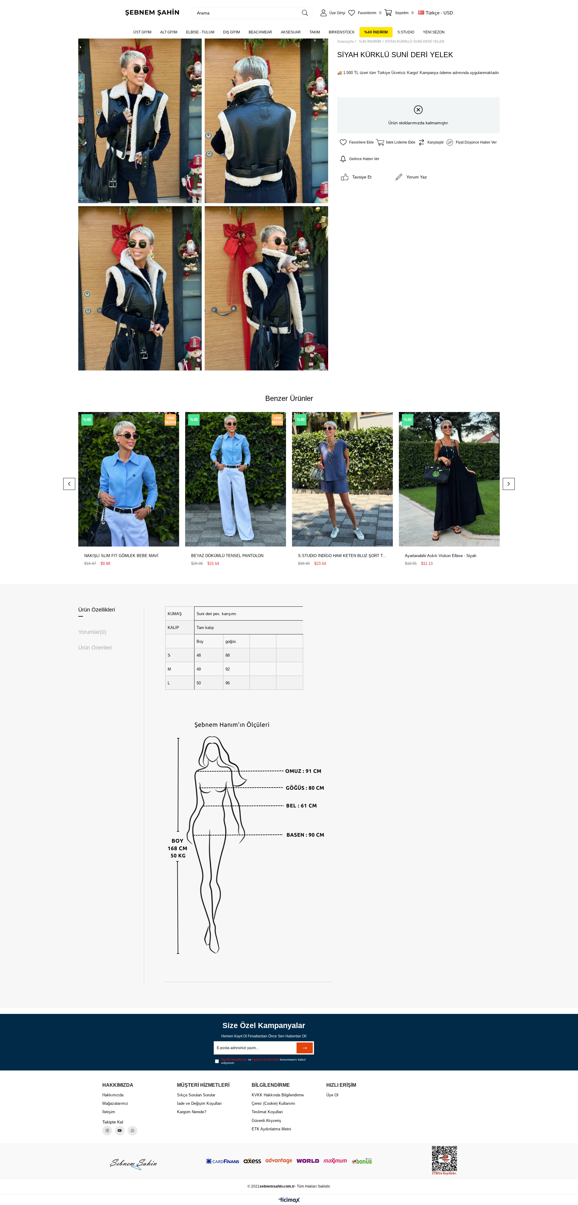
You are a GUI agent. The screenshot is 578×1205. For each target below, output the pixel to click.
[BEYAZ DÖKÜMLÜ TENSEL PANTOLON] (235, 479)
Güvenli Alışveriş (266, 1120)
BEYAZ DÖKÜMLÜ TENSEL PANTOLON (227, 555)
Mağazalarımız (115, 1103)
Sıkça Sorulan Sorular (196, 1095)
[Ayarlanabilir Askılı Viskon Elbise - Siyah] (449, 479)
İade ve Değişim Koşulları (199, 1103)
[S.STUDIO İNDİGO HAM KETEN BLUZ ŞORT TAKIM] (342, 479)
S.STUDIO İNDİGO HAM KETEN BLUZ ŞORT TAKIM (342, 555)
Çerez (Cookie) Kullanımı (273, 1103)
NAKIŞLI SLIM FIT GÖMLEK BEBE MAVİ (121, 555)
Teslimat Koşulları (267, 1112)
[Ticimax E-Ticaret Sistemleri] (289, 1200)
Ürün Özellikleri (96, 610)
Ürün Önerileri (95, 648)
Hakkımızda (112, 1095)
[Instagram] (107, 1130)
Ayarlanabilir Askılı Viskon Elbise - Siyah (440, 555)
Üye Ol (332, 1095)
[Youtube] (120, 1130)
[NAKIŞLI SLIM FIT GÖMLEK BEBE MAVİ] (128, 479)
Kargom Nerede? (191, 1112)
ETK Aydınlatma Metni (271, 1129)
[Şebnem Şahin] (133, 1164)
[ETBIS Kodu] (444, 1160)
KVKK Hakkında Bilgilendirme (278, 1095)
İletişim (108, 1112)
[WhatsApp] (132, 1130)
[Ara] (305, 13)
